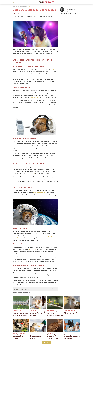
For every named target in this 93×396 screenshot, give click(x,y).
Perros (30, 6)
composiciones (32, 249)
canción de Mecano (39, 192)
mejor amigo (35, 97)
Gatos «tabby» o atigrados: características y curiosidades (52, 336)
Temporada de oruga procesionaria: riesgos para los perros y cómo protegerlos (20, 313)
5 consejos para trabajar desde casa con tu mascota (38, 313)
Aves (31, 333)
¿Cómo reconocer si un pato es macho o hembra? (37, 336)
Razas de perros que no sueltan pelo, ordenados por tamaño (72, 336)
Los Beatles (53, 69)
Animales (15, 6)
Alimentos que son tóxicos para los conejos (19, 336)
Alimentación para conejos (19, 333)
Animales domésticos (22, 6)
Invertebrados (50, 310)
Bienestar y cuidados (18, 310)
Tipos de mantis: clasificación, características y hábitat (55, 313)
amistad (33, 173)
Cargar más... (46, 342)
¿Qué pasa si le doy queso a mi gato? (70, 313)
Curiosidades (33, 310)
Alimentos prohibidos (69, 310)
